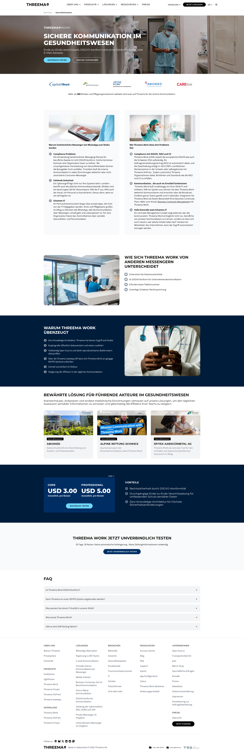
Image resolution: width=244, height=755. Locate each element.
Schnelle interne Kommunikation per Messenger (85, 669)
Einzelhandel (114, 666)
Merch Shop (178, 666)
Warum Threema (52, 650)
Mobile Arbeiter (83, 677)
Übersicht (177, 717)
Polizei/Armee (114, 686)
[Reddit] (69, 741)
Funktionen (49, 674)
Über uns (72, 4)
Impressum (177, 696)
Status (143, 681)
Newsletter (177, 686)
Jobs (174, 661)
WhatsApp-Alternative (86, 650)
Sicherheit (48, 661)
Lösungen (108, 4)
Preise (146, 4)
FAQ (142, 661)
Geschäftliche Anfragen (183, 671)
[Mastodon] (73, 741)
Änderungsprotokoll (149, 691)
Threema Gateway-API (67, 358)
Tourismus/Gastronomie (120, 671)
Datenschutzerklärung (183, 691)
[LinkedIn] (66, 741)
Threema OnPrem (52, 694)
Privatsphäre (50, 655)
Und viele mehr (115, 691)
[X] (62, 741)
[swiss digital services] (173, 747)
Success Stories (147, 650)
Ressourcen (128, 4)
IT (109, 676)
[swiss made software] (156, 747)
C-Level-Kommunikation (87, 661)
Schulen (112, 681)
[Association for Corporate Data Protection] (191, 747)
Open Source (178, 650)
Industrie (112, 655)
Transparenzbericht (181, 655)
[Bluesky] (59, 741)
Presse (175, 681)
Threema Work (51, 684)
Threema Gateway (52, 699)
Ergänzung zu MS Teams (87, 655)
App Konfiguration (149, 676)
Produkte (90, 4)
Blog (142, 655)
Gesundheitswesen (117, 661)
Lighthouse (49, 679)
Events (143, 671)
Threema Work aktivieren (152, 686)
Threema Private (52, 689)
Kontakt (176, 676)
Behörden (113, 650)
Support (144, 666)
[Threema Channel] (55, 741)
